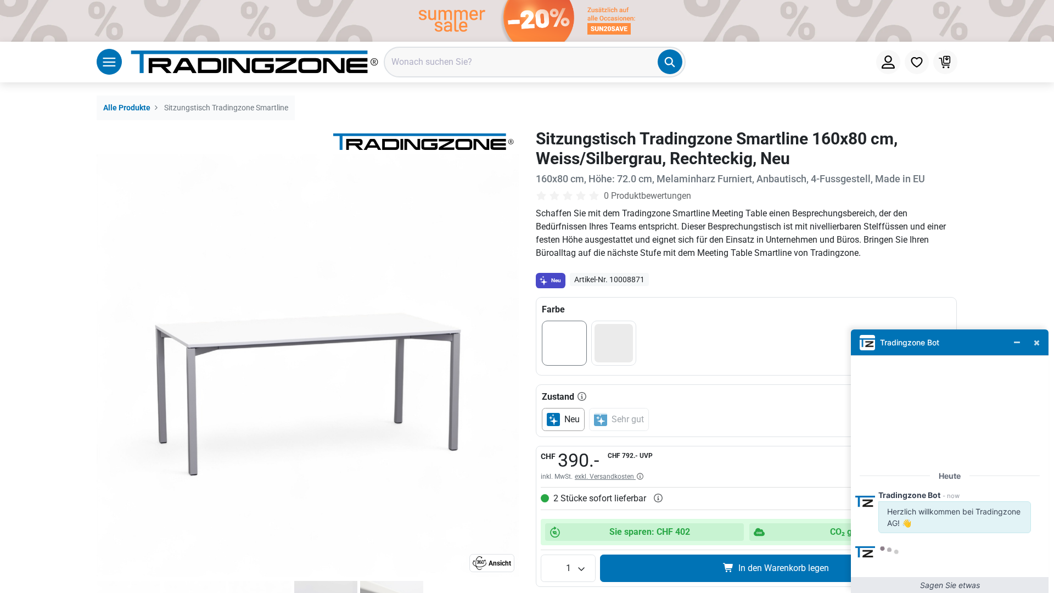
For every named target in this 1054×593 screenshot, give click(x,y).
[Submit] (670, 61)
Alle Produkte (126, 108)
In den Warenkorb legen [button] (783, 568)
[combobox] (535, 62)
